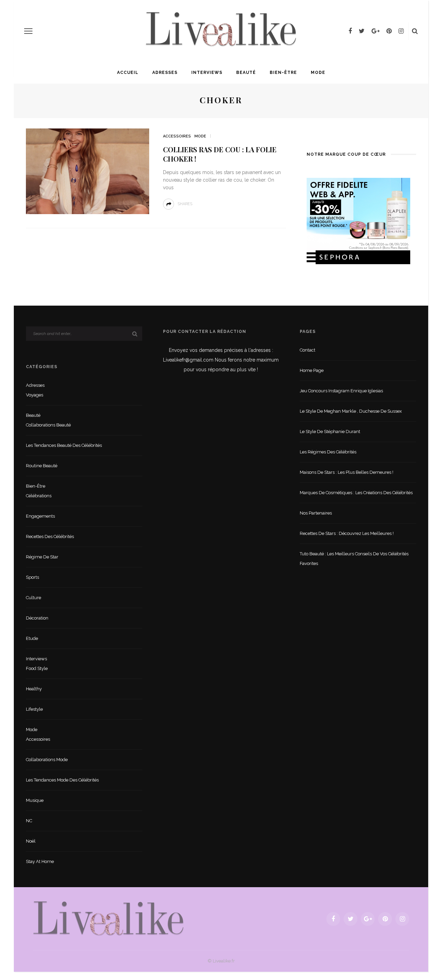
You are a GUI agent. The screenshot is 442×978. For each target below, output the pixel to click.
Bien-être (283, 72)
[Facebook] (350, 31)
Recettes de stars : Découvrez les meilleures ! (347, 533)
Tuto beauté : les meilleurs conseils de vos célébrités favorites (354, 558)
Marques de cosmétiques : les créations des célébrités (356, 492)
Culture (33, 597)
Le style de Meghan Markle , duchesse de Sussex (351, 411)
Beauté (246, 72)
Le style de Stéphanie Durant (330, 431)
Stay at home (40, 861)
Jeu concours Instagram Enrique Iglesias (341, 390)
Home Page (312, 370)
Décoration (37, 618)
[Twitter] (361, 31)
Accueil (127, 72)
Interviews (206, 72)
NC (29, 820)
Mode (318, 72)
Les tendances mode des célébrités (62, 780)
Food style (37, 668)
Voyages (34, 394)
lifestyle (34, 709)
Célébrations (38, 495)
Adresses (164, 72)
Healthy (34, 688)
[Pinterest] (389, 31)
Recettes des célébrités (50, 536)
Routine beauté (41, 465)
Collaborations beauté (48, 425)
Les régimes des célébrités (328, 451)
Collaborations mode (47, 759)
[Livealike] (108, 918)
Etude (32, 638)
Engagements (40, 516)
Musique (35, 800)
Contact (307, 350)
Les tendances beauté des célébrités (64, 445)
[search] (415, 31)
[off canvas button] (28, 31)
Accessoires (177, 136)
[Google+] (375, 31)
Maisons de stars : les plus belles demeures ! (346, 472)
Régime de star (42, 556)
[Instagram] (401, 31)
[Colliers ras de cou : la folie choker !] (87, 170)
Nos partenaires (316, 513)
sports (32, 577)
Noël (31, 841)
